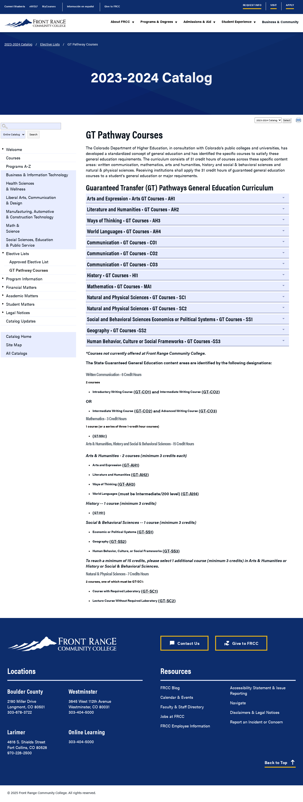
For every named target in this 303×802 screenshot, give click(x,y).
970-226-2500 (19, 752)
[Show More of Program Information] (3, 278)
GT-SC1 (149, 591)
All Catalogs (16, 353)
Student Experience (240, 22)
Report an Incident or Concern (256, 722)
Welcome (14, 149)
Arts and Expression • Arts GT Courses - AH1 (131, 198)
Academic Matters (22, 295)
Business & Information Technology (37, 174)
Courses (13, 157)
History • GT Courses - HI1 (112, 275)
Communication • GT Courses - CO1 (122, 242)
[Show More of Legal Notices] (3, 312)
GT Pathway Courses (28, 270)
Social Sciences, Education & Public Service (29, 242)
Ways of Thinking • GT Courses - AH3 (123, 220)
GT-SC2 (167, 600)
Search (33, 134)
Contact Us (184, 643)
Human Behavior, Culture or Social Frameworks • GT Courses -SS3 (153, 341)
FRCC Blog (170, 687)
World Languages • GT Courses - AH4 (124, 231)
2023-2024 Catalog (18, 44)
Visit (273, 5)
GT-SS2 (118, 541)
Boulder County (25, 691)
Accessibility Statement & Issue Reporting (257, 690)
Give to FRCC (112, 6)
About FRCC (123, 22)
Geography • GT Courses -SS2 (116, 330)
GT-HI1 (99, 512)
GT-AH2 (140, 474)
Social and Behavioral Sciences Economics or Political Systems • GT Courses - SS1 (170, 319)
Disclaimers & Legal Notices (254, 712)
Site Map (14, 344)
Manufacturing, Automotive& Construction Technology (30, 214)
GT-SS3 (171, 551)
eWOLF (34, 6)
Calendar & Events (176, 697)
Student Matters (20, 304)
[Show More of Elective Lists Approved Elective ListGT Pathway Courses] (3, 253)
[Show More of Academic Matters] (3, 295)
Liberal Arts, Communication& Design (31, 200)
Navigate (238, 702)
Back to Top (280, 762)
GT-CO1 (142, 391)
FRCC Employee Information (185, 726)
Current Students (14, 6)
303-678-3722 (19, 712)
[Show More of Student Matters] (3, 303)
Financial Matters (21, 287)
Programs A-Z (18, 166)
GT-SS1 (145, 532)
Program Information (24, 278)
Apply (290, 5)
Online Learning (87, 732)
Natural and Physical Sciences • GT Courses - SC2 (137, 308)
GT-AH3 (126, 484)
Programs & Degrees (159, 22)
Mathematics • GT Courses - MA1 (119, 286)
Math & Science (13, 228)
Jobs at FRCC (172, 716)
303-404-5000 (81, 712)
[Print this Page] (299, 120)
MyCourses (48, 6)
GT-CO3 (207, 411)
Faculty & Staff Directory (182, 706)
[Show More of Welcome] (3, 149)
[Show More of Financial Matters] (3, 287)
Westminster (83, 691)
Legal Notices (18, 312)
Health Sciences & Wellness (20, 185)
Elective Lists (50, 44)
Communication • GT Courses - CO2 (122, 253)
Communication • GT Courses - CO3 (122, 264)
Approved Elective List (28, 261)
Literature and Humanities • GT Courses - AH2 (133, 209)
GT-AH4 (190, 493)
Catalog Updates (21, 321)
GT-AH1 (131, 465)
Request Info (252, 5)
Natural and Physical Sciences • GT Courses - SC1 (136, 297)
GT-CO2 (210, 391)
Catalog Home (18, 336)
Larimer (16, 732)
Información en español (80, 6)
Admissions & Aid (200, 22)
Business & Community (280, 21)
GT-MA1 (99, 436)
